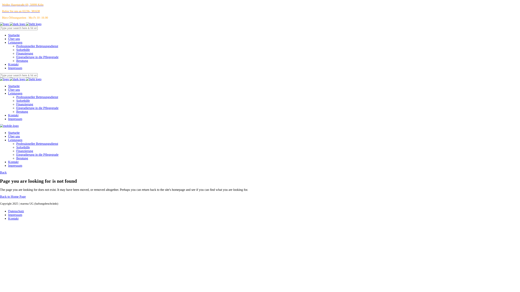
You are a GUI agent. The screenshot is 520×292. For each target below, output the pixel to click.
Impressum (15, 215)
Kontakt (13, 218)
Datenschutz (16, 211)
